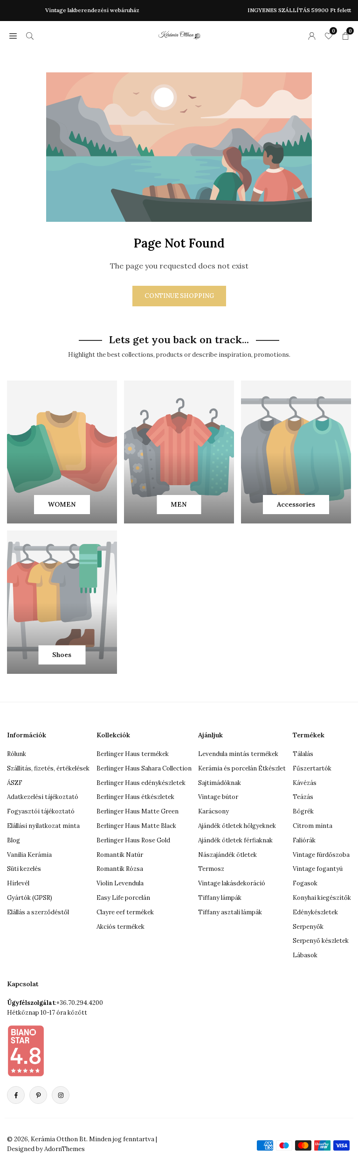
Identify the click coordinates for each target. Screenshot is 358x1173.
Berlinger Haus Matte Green (137, 811)
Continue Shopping (179, 296)
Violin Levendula (120, 883)
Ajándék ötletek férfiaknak (235, 840)
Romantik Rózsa (119, 869)
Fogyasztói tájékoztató (41, 811)
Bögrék (303, 811)
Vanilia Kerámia (29, 855)
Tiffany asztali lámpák (230, 912)
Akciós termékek (120, 927)
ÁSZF (14, 783)
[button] (13, 35)
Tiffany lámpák (219, 898)
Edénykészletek (315, 912)
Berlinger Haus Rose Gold (133, 840)
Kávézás (305, 783)
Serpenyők (308, 927)
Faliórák (304, 840)
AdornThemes (64, 1149)
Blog (13, 840)
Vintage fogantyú (318, 869)
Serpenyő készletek (321, 941)
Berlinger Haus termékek (132, 754)
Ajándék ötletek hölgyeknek (237, 826)
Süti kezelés (24, 869)
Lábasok (305, 955)
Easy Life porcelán (123, 898)
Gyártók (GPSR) (29, 898)
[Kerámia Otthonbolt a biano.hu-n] (25, 1050)
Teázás (303, 797)
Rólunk (16, 754)
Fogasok (305, 883)
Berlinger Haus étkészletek (135, 797)
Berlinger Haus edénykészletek (141, 783)
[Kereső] (29, 35)
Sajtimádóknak (219, 783)
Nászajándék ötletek (227, 855)
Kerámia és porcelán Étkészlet (242, 768)
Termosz (211, 869)
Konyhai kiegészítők (322, 898)
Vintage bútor (218, 797)
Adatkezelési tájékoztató (42, 797)
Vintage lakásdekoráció (231, 883)
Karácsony (213, 811)
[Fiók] (311, 35)
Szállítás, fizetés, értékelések (48, 768)
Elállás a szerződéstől (38, 912)
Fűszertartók (312, 768)
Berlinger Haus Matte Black (136, 826)
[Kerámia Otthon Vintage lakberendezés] (179, 34)
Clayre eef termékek (125, 912)
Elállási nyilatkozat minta (43, 826)
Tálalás (303, 754)
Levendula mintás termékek (238, 754)
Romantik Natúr (119, 855)
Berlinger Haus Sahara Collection (144, 768)
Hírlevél (18, 883)
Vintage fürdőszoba (321, 855)
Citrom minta (312, 826)
